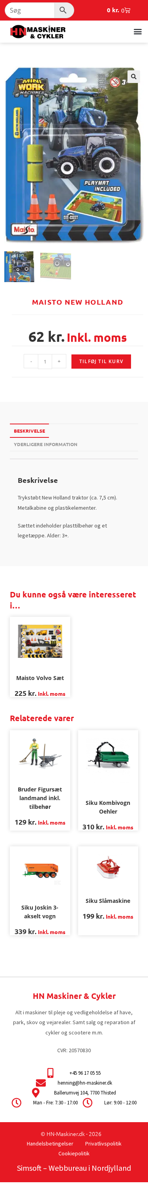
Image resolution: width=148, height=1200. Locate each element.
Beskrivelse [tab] (29, 431)
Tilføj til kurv (101, 361)
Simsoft (29, 1168)
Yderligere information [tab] (45, 444)
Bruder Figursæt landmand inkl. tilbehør (40, 798)
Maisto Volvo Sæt (40, 678)
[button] (137, 31)
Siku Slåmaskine (108, 900)
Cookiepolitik (74, 1153)
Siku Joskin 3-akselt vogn (39, 912)
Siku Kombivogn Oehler (108, 807)
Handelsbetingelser (50, 1143)
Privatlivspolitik (103, 1143)
